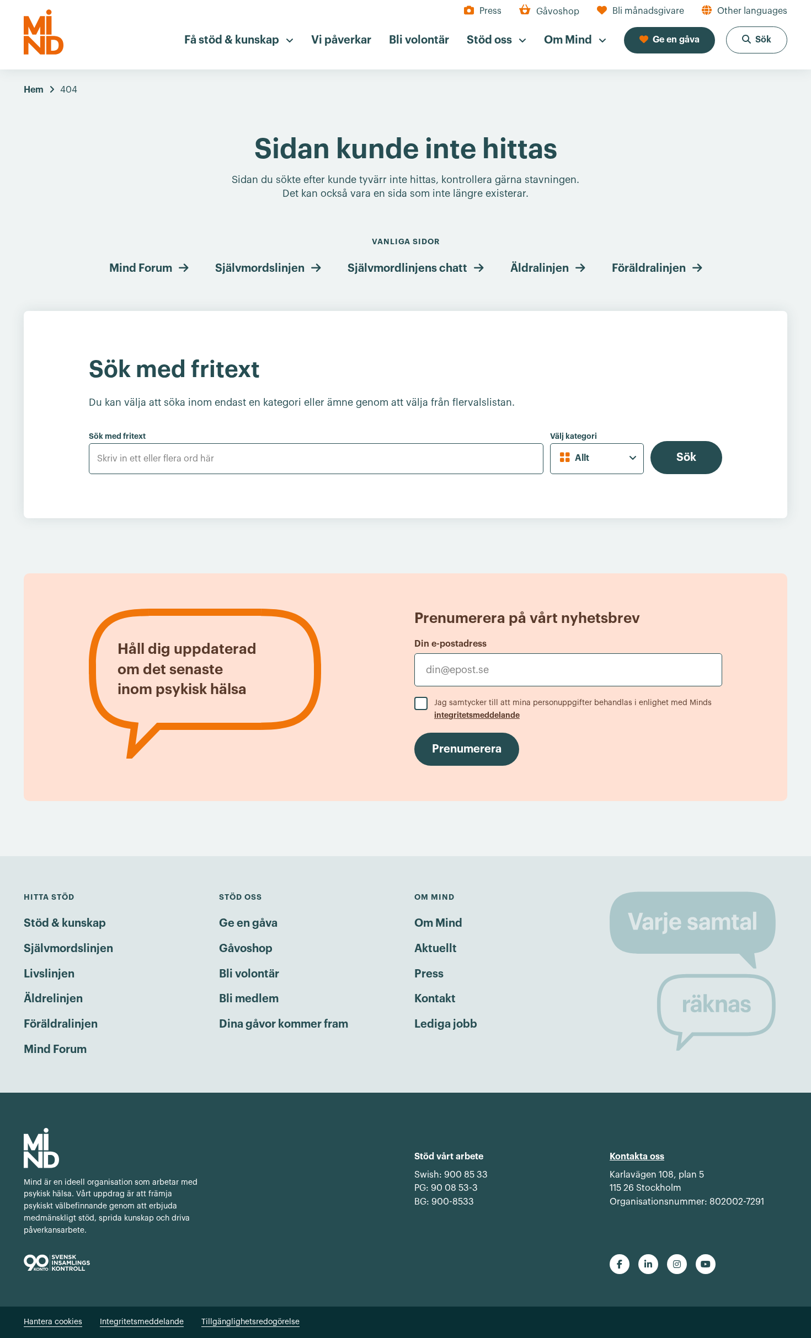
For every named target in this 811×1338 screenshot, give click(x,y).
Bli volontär (249, 974)
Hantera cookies (53, 1322)
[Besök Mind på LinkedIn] (648, 1264)
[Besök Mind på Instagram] (677, 1264)
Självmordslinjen (260, 268)
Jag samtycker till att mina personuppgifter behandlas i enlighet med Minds (573, 709)
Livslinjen (49, 974)
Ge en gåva (248, 923)
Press (429, 974)
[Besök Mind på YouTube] (706, 1264)
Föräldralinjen (649, 268)
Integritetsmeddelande (142, 1322)
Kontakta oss (637, 1156)
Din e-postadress (450, 644)
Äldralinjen (539, 268)
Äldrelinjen (53, 998)
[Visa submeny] (290, 41)
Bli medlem (249, 998)
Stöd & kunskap (65, 923)
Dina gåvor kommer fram (283, 1024)
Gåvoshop (246, 948)
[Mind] (43, 32)
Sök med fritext (117, 436)
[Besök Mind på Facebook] (619, 1264)
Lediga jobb (445, 1024)
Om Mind (438, 923)
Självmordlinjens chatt (407, 268)
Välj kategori (573, 436)
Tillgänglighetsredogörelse (250, 1322)
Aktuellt (435, 948)
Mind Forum (140, 268)
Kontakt (435, 998)
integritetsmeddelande (477, 715)
